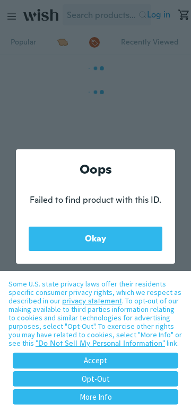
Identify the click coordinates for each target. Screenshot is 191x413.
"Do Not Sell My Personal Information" (100, 343)
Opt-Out (96, 379)
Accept (95, 360)
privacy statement (92, 301)
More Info (96, 397)
